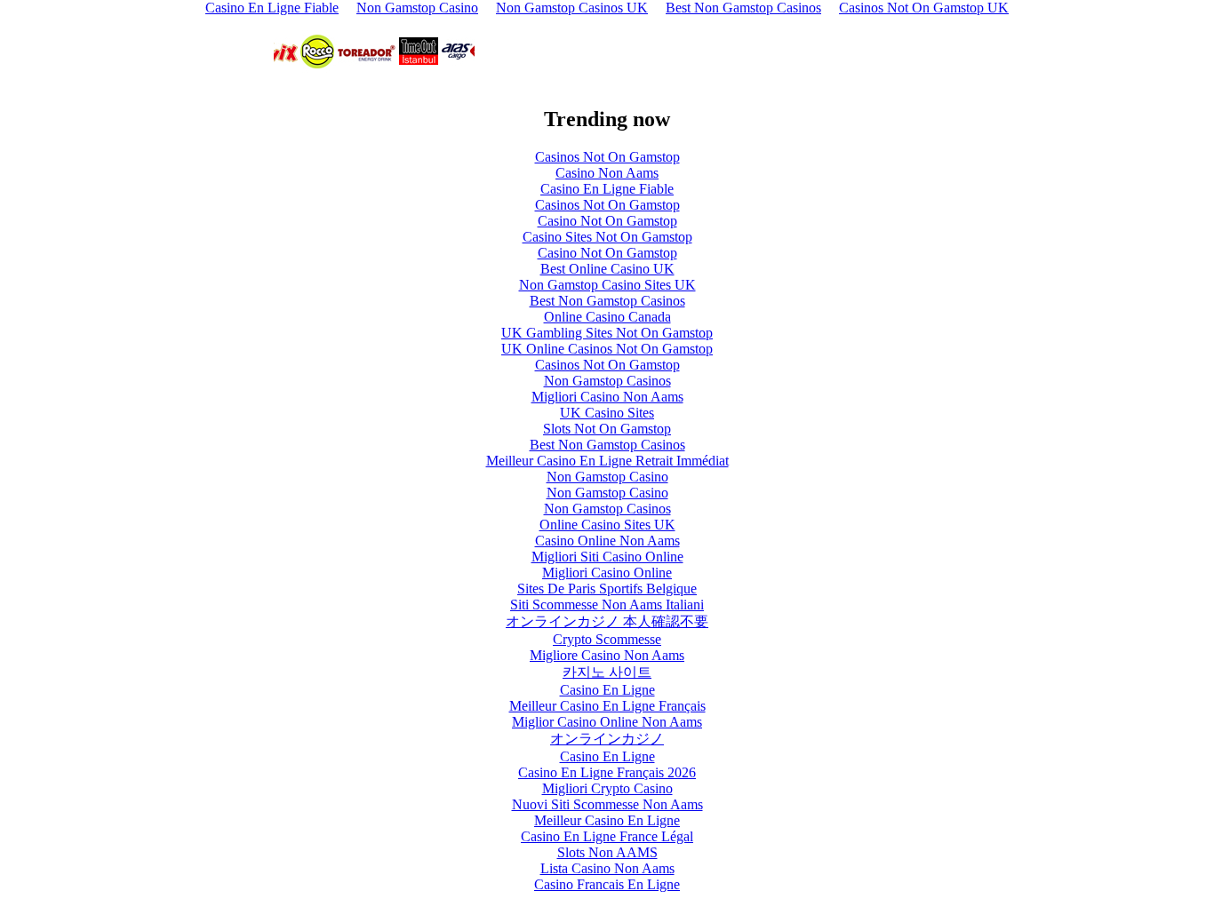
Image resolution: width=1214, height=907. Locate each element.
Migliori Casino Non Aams (607, 396)
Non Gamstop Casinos (607, 380)
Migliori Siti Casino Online (607, 556)
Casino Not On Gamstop (607, 220)
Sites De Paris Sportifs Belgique (607, 588)
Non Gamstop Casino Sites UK (607, 284)
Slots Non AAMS (607, 852)
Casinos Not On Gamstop (607, 156)
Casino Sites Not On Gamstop (607, 236)
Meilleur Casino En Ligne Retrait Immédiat (607, 460)
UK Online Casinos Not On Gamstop (607, 348)
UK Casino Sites (607, 412)
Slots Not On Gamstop (607, 428)
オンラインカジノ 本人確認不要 (607, 621)
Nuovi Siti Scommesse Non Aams (607, 804)
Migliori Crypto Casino (607, 788)
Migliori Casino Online (607, 572)
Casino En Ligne (607, 689)
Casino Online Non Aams (607, 540)
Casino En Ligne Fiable (607, 188)
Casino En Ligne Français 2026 (607, 772)
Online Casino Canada (607, 316)
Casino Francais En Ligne (607, 884)
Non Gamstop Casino (607, 476)
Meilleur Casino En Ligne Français (607, 705)
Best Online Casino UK (607, 268)
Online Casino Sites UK (607, 524)
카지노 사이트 (607, 672)
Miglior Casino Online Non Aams (607, 721)
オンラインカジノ (607, 738)
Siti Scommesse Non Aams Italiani (607, 604)
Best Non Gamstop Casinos (607, 300)
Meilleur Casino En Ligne (607, 820)
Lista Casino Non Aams (607, 868)
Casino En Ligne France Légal (607, 836)
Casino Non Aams (607, 172)
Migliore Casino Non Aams (607, 655)
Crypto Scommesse (607, 639)
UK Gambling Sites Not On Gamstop (607, 332)
